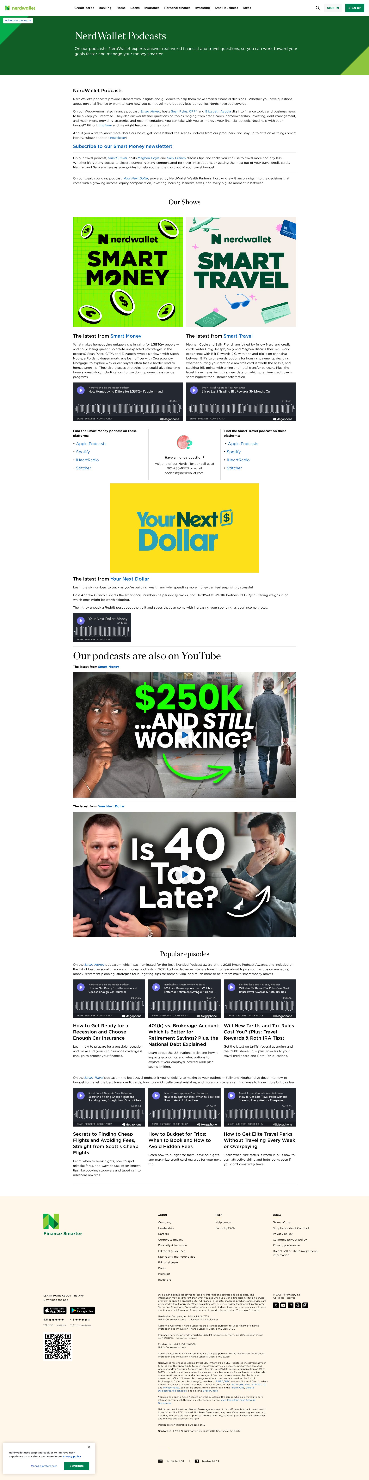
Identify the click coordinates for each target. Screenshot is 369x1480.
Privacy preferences (287, 1245)
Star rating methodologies (176, 1256)
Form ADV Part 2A (255, 1384)
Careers (163, 1233)
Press (162, 1268)
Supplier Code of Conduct (291, 1228)
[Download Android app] (82, 1311)
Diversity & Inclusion (172, 1245)
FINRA (219, 1381)
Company (164, 1222)
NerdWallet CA (210, 1461)
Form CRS (237, 1384)
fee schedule (179, 1390)
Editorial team (168, 1262)
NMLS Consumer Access (172, 1319)
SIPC (227, 1381)
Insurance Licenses (186, 1338)
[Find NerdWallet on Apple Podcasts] (298, 1307)
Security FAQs (226, 1228)
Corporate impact (170, 1239)
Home (121, 8)
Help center (224, 1222)
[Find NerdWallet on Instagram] (290, 1307)
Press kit (164, 1273)
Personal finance (177, 8)
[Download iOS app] (55, 1311)
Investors (164, 1279)
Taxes (247, 8)
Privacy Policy (171, 1387)
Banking (105, 8)
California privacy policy (290, 1239)
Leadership (166, 1228)
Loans (135, 8)
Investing (202, 8)
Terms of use (282, 1222)
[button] (184, 735)
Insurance (152, 8)
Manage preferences (44, 1466)
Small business (226, 8)
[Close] (89, 1447)
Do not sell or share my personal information (295, 1253)
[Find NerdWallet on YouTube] (283, 1307)
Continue (77, 1466)
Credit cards (84, 8)
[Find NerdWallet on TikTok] (305, 1307)
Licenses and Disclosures (204, 1319)
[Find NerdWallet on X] (276, 1307)
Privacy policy (282, 1233)
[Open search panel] (317, 8)
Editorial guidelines (171, 1251)
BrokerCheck (210, 1390)
